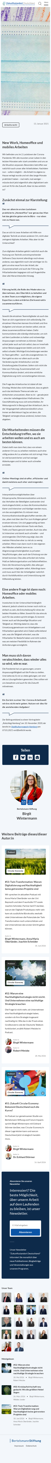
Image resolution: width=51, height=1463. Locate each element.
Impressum (19, 1446)
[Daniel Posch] (31, 1322)
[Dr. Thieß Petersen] (19, 1322)
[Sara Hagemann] (6, 1309)
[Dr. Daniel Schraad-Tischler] (31, 1334)
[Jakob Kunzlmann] (31, 1309)
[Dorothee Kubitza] (19, 1309)
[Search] (40, 3)
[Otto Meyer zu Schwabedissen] (43, 1309)
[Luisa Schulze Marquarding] (43, 1334)
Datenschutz (31, 1446)
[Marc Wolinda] (19, 1346)
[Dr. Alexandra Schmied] (19, 1334)
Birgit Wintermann (23, 1042)
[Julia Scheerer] (6, 1334)
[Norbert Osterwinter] (6, 1322)
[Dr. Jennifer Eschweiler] (19, 1297)
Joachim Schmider (28, 941)
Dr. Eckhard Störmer (24, 1157)
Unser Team (7, 1288)
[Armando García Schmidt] (43, 1297)
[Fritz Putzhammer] (43, 1322)
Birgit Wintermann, (15, 938)
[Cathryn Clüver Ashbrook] (6, 1297)
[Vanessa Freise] (31, 1297)
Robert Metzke (21, 1050)
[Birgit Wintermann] (6, 1346)
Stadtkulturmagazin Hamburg (24, 726)
